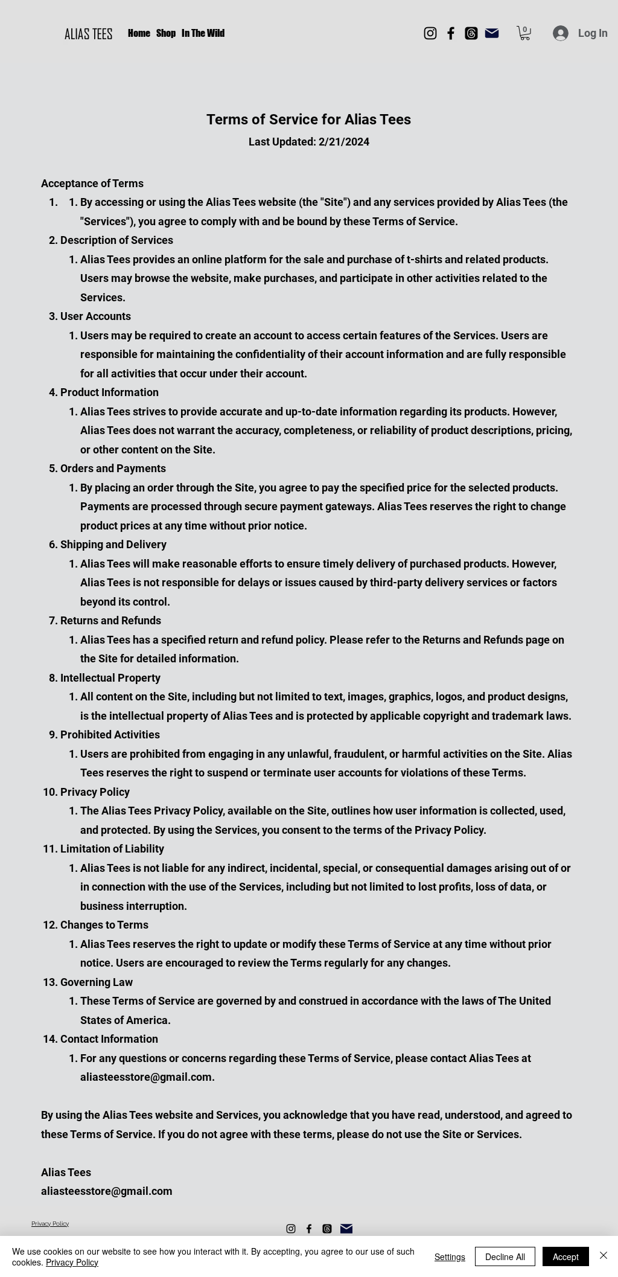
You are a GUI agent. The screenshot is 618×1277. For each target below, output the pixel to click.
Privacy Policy (72, 1262)
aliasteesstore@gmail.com (146, 1077)
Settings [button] (450, 1256)
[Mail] (491, 33)
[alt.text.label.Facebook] (309, 1229)
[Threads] (471, 33)
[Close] (603, 1256)
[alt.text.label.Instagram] (291, 1229)
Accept (566, 1256)
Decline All (505, 1256)
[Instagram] (430, 33)
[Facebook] (450, 33)
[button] (525, 33)
